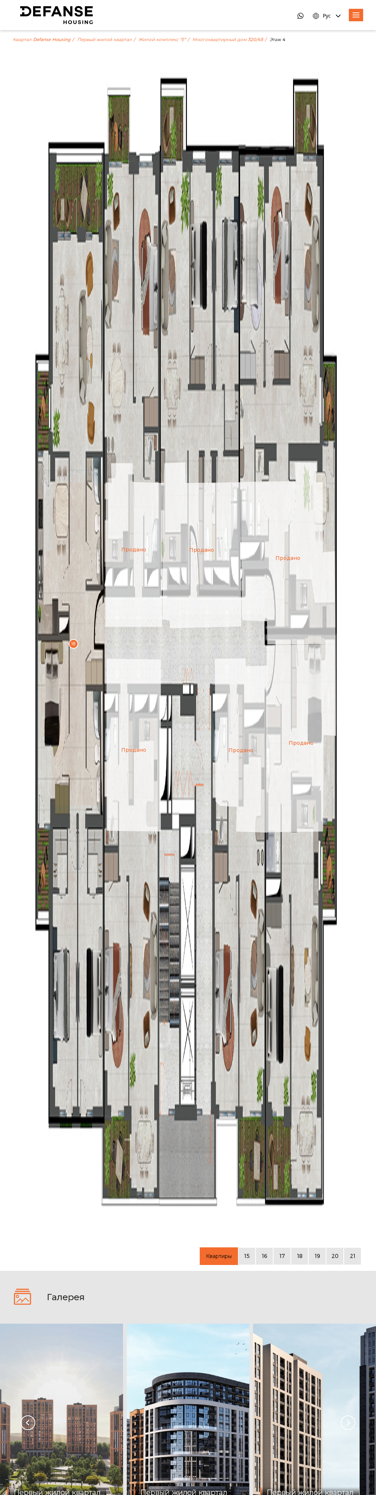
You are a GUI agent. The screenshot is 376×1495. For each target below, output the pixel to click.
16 (264, 1256)
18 (300, 1256)
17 (282, 1256)
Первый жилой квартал (104, 39)
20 (335, 1256)
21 (352, 1256)
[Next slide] (348, 1422)
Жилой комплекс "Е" (162, 39)
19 (317, 1256)
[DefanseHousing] (56, 15)
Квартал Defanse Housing (41, 39)
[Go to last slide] (28, 1422)
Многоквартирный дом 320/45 (227, 39)
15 (247, 1256)
